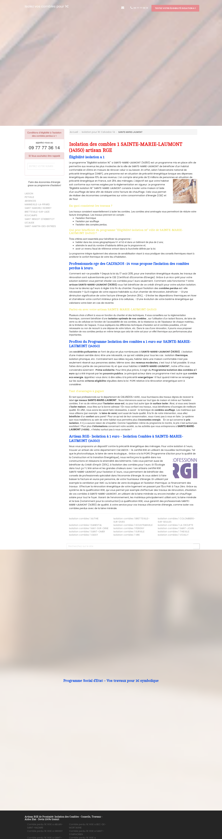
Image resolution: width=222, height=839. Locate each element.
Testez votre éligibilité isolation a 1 (175, 8)
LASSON (29, 193)
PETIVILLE (29, 197)
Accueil (73, 132)
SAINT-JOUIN (176, 528)
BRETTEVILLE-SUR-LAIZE (37, 211)
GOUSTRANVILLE (133, 525)
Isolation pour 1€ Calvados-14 (98, 132)
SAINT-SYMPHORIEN (86, 832)
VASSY (83, 534)
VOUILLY (173, 534)
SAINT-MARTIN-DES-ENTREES (40, 226)
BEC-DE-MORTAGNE (87, 826)
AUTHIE (83, 518)
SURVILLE (128, 531)
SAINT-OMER (87, 531)
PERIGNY (128, 528)
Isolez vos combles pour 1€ (47, 6)
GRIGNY (45, 831)
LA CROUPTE (175, 525)
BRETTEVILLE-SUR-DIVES (131, 520)
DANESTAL (85, 525)
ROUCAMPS (31, 215)
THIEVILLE (173, 531)
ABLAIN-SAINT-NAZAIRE (45, 826)
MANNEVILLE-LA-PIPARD (37, 204)
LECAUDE (29, 222)
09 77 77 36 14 (140, 8)
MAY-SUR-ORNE (88, 528)
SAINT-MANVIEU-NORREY (38, 208)
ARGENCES (30, 200)
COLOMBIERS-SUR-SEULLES (176, 520)
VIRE (126, 534)
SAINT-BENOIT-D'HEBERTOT (40, 219)
